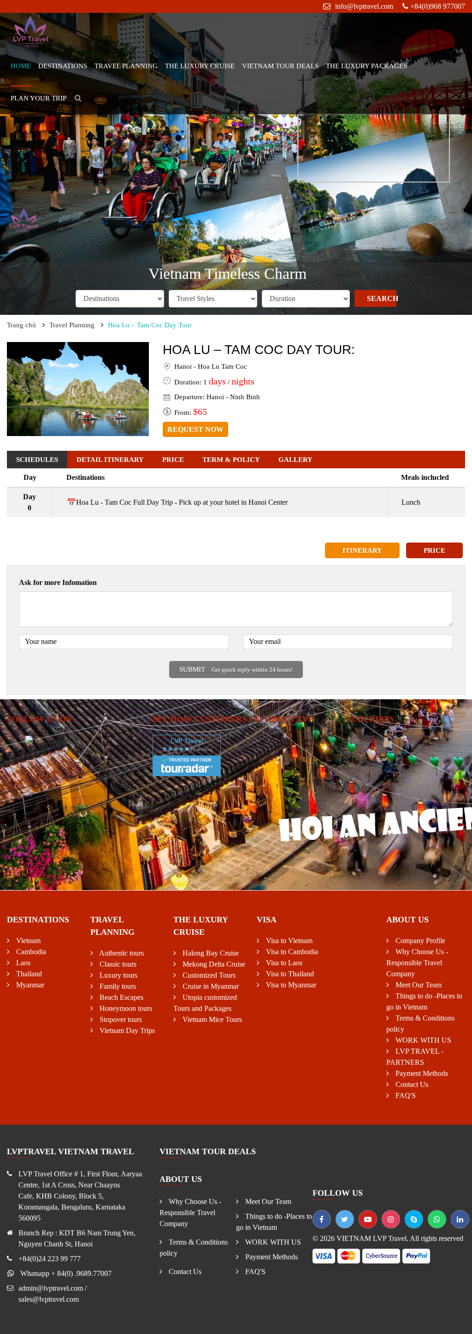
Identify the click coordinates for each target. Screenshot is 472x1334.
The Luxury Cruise (200, 66)
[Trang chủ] (31, 31)
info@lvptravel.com (364, 6)
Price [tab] (173, 459)
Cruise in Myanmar (210, 986)
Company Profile (419, 940)
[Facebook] (322, 1219)
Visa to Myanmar (290, 985)
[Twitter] (345, 1219)
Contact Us (411, 1084)
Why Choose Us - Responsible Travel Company (417, 963)
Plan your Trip (38, 98)
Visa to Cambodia (291, 952)
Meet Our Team (418, 985)
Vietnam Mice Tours (211, 1019)
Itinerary (362, 550)
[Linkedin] (460, 1219)
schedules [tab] (37, 459)
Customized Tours (208, 975)
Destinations (62, 66)
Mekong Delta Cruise (213, 964)
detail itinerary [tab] (110, 459)
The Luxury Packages (366, 66)
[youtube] (368, 1219)
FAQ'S (405, 1095)
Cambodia (30, 952)
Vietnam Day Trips (126, 1030)
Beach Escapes (120, 997)
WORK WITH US (422, 1040)
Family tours (117, 986)
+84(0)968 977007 (437, 6)
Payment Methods (421, 1073)
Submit (236, 669)
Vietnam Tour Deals (280, 66)
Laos (22, 963)
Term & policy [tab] (231, 459)
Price (434, 550)
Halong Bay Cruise (210, 953)
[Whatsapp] (437, 1219)
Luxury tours (117, 975)
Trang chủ (21, 325)
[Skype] (414, 1219)
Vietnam (27, 940)
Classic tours (117, 964)
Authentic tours (121, 953)
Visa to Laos (283, 963)
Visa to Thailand (289, 974)
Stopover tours (120, 1019)
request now (195, 429)
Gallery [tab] (295, 459)
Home (21, 66)
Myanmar (29, 985)
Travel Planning (126, 66)
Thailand (28, 974)
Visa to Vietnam (288, 940)
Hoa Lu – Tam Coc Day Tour (150, 325)
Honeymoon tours (125, 1008)
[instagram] (391, 1219)
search (381, 298)
